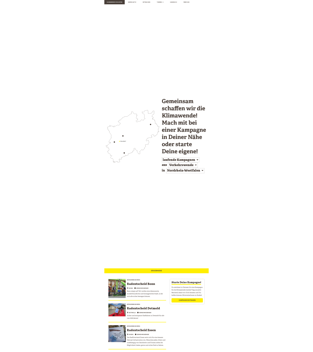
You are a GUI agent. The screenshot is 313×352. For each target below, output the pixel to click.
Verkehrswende (181, 165)
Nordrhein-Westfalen (183, 171)
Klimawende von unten (114, 2)
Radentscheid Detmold (143, 308)
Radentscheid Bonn (141, 284)
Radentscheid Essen (141, 330)
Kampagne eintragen (187, 300)
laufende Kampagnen (179, 160)
